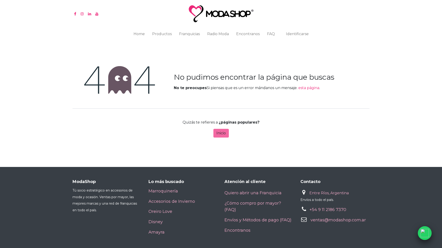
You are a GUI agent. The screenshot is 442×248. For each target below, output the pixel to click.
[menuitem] (139, 35)
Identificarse (297, 34)
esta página (308, 88)
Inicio (221, 133)
